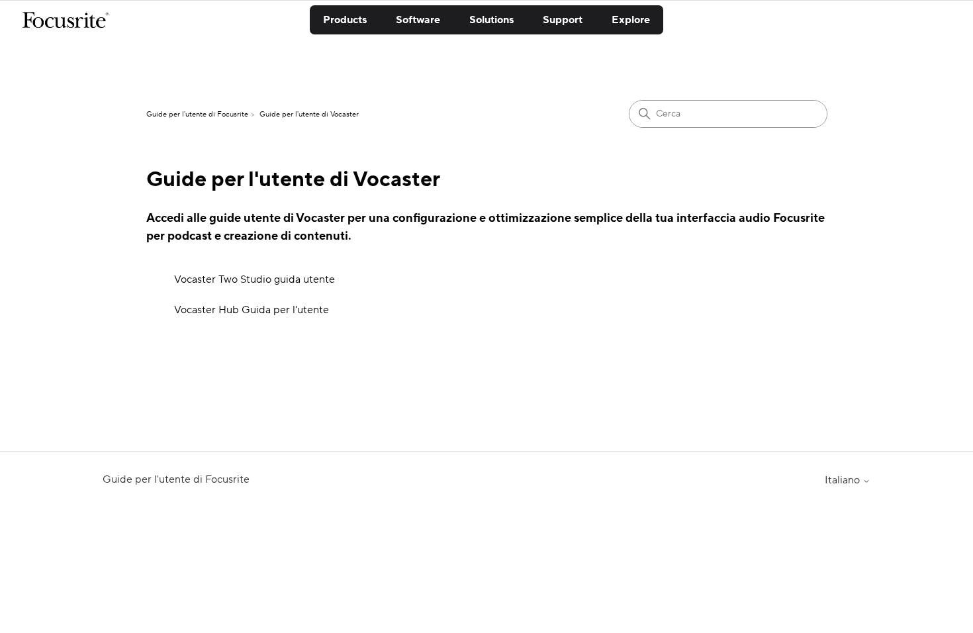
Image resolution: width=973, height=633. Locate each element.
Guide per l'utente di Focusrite (197, 114)
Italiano (843, 480)
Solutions (491, 19)
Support (562, 19)
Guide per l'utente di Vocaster (309, 114)
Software (418, 19)
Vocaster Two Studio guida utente (254, 279)
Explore (631, 19)
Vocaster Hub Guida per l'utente (251, 309)
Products (345, 19)
